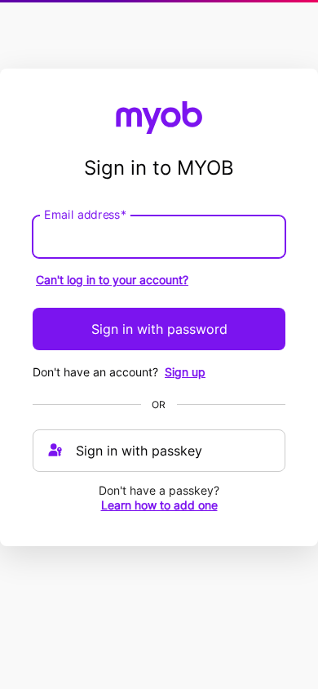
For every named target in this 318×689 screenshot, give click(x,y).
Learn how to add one (159, 505)
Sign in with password (159, 329)
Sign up (185, 372)
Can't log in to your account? (112, 280)
